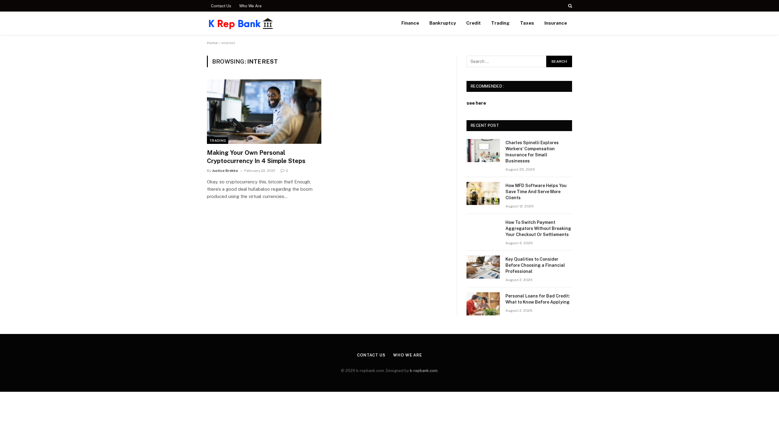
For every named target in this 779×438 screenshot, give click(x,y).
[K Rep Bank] (241, 23)
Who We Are (250, 6)
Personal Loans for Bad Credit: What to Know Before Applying (537, 299)
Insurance (555, 23)
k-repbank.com (424, 370)
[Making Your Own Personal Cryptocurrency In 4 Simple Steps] (264, 111)
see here (476, 103)
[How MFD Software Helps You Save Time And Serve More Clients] (483, 193)
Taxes (527, 23)
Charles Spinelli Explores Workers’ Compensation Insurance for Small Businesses (532, 151)
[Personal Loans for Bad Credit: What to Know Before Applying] (483, 303)
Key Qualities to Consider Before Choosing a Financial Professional (535, 265)
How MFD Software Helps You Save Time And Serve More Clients (536, 191)
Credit (473, 23)
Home (212, 43)
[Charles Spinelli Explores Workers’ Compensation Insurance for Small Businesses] (483, 150)
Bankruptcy (442, 23)
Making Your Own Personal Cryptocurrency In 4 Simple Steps (256, 157)
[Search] (569, 6)
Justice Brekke (225, 171)
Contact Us (221, 6)
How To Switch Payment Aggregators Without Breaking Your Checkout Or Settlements (538, 228)
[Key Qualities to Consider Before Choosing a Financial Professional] (483, 267)
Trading (500, 23)
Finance (410, 23)
